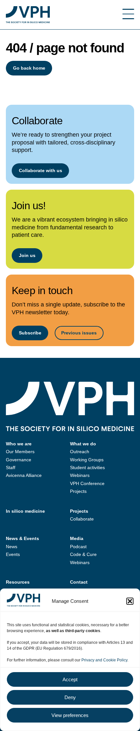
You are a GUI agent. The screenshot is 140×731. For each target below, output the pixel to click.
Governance (18, 459)
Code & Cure (83, 554)
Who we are (19, 443)
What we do (83, 443)
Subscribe (30, 332)
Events (13, 554)
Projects (78, 491)
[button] (130, 601)
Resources (18, 582)
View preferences (70, 715)
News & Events (22, 538)
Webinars (80, 475)
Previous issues (79, 332)
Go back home (29, 68)
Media (76, 538)
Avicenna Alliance (24, 475)
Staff (10, 467)
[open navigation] (128, 14)
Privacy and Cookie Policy (104, 660)
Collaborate (82, 518)
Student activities (87, 467)
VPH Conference (87, 483)
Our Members (20, 451)
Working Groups (87, 459)
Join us (27, 255)
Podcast (78, 546)
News (11, 546)
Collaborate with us (40, 170)
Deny (70, 697)
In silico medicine (25, 511)
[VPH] (28, 14)
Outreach (79, 451)
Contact (79, 582)
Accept (70, 679)
